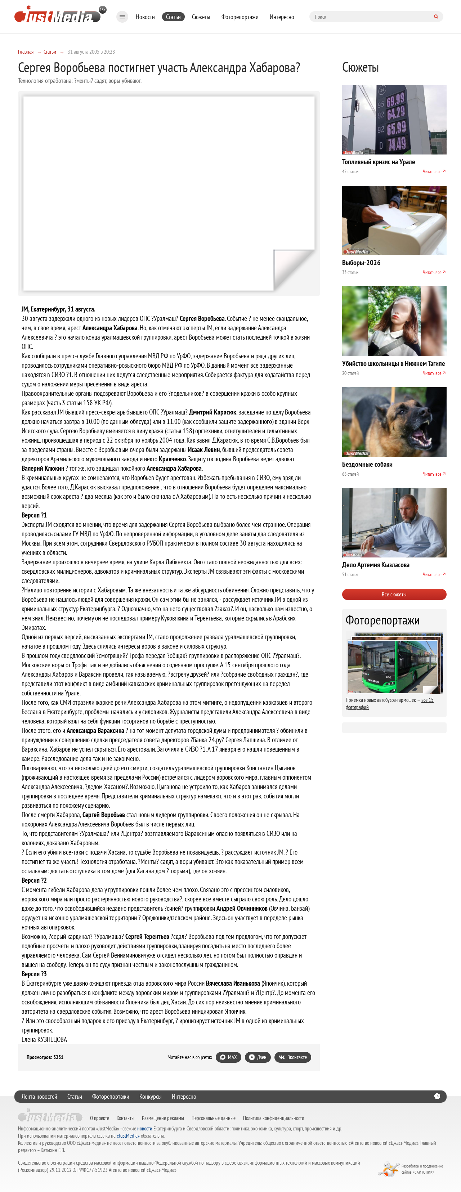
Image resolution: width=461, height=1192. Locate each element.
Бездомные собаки (367, 464)
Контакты (125, 1118)
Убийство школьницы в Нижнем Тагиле (393, 363)
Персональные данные (214, 1118)
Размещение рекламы (163, 1118)
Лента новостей (39, 1096)
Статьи (173, 17)
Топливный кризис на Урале (378, 161)
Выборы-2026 (361, 262)
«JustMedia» (128, 1135)
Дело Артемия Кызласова (375, 564)
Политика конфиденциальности (273, 1118)
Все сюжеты (394, 594)
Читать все (432, 171)
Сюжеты (201, 17)
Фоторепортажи (240, 17)
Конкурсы (150, 1096)
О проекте (99, 1118)
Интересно (282, 17)
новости (144, 1128)
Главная (25, 51)
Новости (145, 17)
